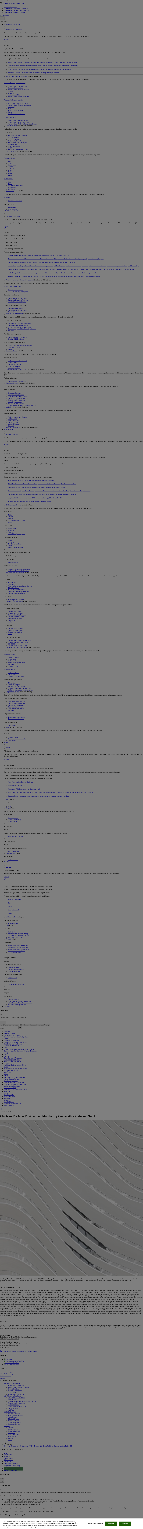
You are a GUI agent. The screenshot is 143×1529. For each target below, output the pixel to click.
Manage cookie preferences (95, 1523)
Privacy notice (7, 1525)
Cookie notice (71, 1523)
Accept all (125, 1523)
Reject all (111, 1523)
